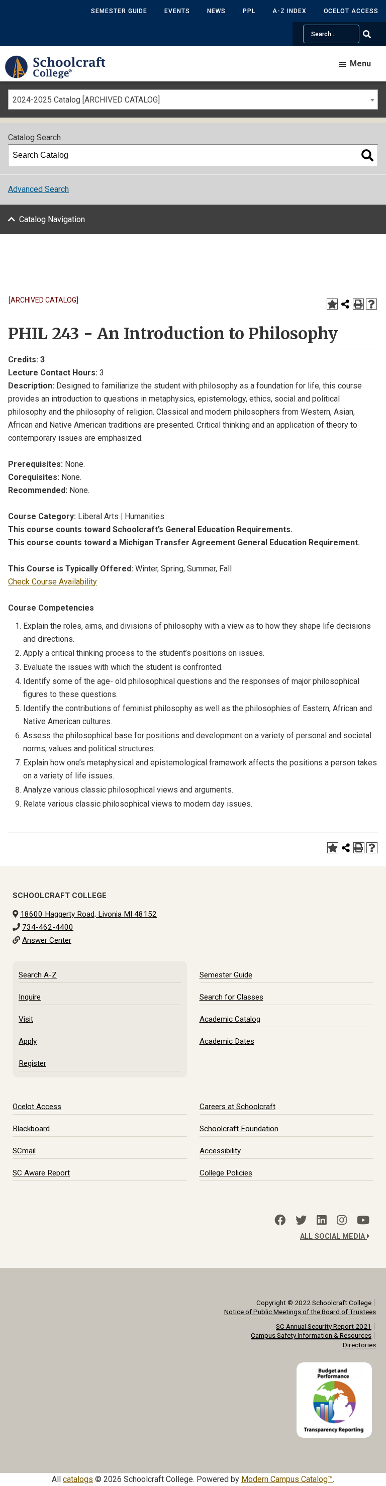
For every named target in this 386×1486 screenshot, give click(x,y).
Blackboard (31, 1128)
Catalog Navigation (52, 219)
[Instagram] (342, 1220)
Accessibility (220, 1150)
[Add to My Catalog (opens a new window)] (332, 304)
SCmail (24, 1150)
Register (32, 1063)
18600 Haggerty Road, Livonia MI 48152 (88, 914)
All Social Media (333, 1236)
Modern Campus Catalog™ (287, 1479)
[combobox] (193, 99)
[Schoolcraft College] (60, 74)
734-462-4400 (47, 927)
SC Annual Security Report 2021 (323, 1326)
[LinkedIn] (322, 1220)
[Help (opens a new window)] (371, 304)
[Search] (367, 155)
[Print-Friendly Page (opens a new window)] (358, 304)
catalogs (78, 1479)
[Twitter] (301, 1220)
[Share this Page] (345, 304)
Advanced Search (38, 189)
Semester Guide (119, 11)
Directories (359, 1345)
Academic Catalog (230, 1019)
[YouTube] (363, 1220)
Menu (360, 63)
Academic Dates (227, 1041)
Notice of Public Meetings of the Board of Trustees (300, 1312)
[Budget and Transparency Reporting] (336, 1368)
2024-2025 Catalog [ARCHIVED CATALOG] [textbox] (86, 100)
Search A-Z (38, 974)
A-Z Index (289, 11)
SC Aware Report (41, 1172)
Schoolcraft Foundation (239, 1128)
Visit (26, 1019)
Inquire (30, 997)
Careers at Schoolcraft (237, 1106)
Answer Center (46, 940)
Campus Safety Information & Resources (311, 1335)
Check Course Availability (52, 581)
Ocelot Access (351, 11)
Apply (28, 1041)
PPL (249, 11)
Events (177, 11)
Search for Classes (231, 997)
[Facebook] (280, 1220)
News (216, 11)
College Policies (226, 1172)
